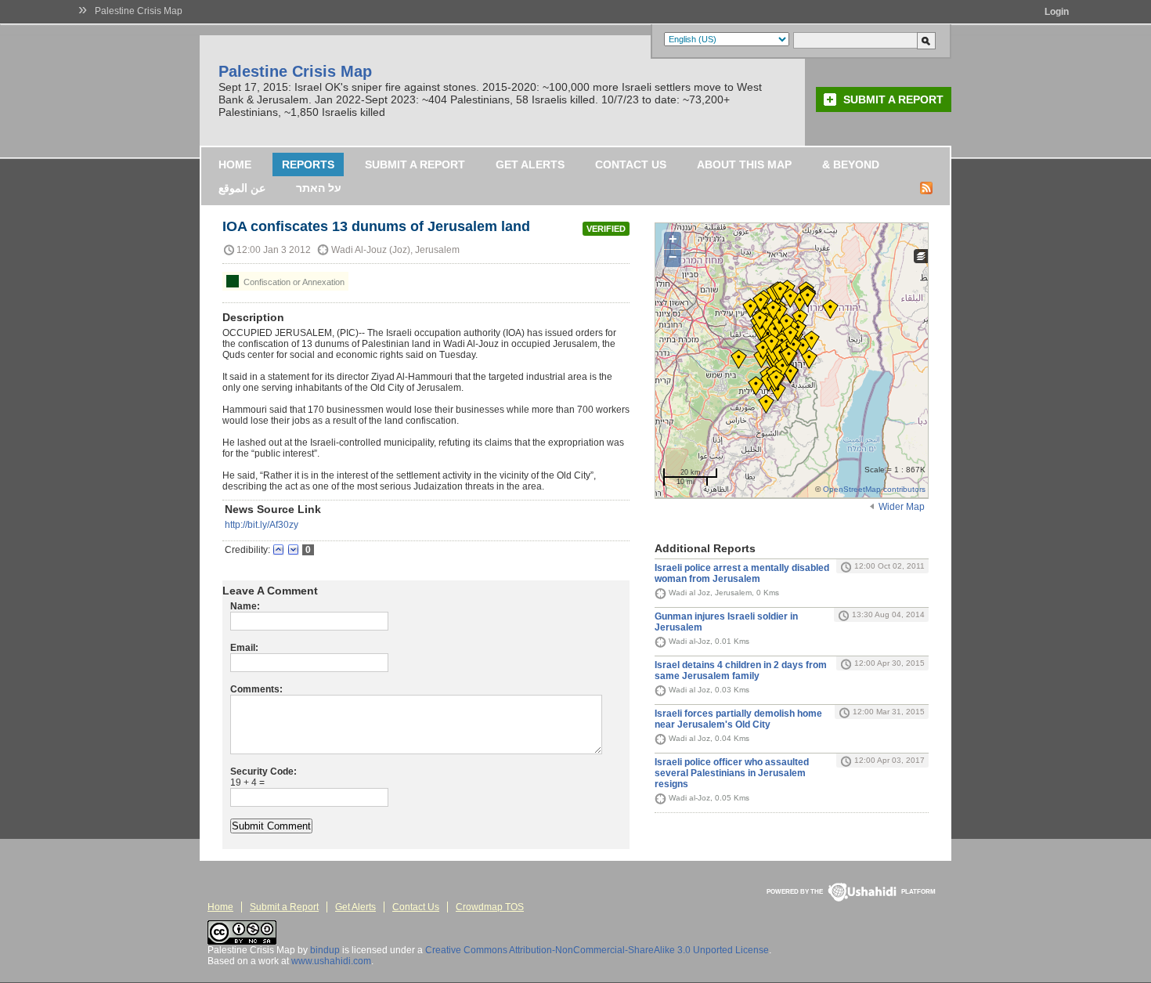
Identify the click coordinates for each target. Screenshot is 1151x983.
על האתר (318, 188)
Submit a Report (893, 99)
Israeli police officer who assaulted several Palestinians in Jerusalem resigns (732, 773)
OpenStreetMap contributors (874, 489)
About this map (744, 164)
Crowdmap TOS (490, 907)
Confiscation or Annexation (293, 282)
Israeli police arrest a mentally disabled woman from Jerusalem (742, 573)
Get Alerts (530, 164)
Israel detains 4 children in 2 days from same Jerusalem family (741, 670)
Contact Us (630, 164)
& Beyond (850, 164)
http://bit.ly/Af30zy (261, 524)
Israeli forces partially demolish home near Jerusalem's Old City (738, 719)
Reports (308, 164)
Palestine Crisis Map (138, 10)
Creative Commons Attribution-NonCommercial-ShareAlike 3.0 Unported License (597, 950)
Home (234, 164)
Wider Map (902, 506)
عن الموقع (241, 188)
